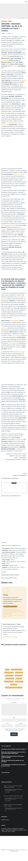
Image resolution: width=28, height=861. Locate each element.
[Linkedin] (14, 846)
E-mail (7, 723)
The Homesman (15, 320)
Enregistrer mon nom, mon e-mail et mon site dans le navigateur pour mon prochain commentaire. (15, 729)
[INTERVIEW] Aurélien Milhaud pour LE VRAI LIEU (14, 612)
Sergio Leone (17, 174)
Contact (13, 831)
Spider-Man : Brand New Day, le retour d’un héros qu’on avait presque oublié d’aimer (13, 752)
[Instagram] (9, 846)
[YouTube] (11, 846)
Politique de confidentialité (11, 830)
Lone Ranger (12, 122)
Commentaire (14, 702)
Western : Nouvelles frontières (14, 687)
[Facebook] (4, 846)
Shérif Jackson (10, 678)
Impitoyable (22, 80)
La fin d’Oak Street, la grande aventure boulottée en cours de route (13, 765)
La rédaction (4, 828)
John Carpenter (9, 672)
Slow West (15, 66)
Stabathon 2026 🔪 (5, 819)
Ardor (7, 669)
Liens (9, 831)
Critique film (4, 21)
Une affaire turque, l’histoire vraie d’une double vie (13, 749)
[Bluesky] (16, 846)
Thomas (3, 33)
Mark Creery (19, 675)
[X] (6, 846)
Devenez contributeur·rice (13, 828)
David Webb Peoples (17, 669)
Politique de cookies (22, 830)
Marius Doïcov (9, 675)
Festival (10, 21)
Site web (21, 723)
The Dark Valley (9, 681)
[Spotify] (21, 846)
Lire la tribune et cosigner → (11, 637)
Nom (14, 717)
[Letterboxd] (19, 846)
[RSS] (24, 846)
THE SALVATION (19, 681)
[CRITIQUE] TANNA (7, 613)
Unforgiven (14, 684)
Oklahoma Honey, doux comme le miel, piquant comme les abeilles (12, 757)
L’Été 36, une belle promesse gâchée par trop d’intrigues (12, 761)
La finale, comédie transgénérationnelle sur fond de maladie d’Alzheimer (17, 488)
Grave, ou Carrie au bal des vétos (10, 608)
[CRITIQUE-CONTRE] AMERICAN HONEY (12, 610)
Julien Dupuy (19, 672)
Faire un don (4, 831)
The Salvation (5, 60)
